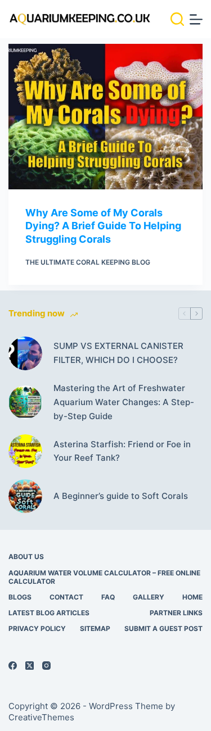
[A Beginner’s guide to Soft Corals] (25, 496)
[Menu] (196, 19)
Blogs (20, 597)
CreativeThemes (41, 717)
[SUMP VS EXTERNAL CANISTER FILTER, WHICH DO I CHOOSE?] (25, 353)
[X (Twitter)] (29, 665)
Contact (66, 597)
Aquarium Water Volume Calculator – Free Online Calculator (104, 577)
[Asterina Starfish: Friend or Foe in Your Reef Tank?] (25, 451)
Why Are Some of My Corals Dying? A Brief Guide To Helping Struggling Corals (103, 226)
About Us (26, 556)
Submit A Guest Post (163, 628)
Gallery (148, 597)
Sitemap (95, 628)
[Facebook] (12, 665)
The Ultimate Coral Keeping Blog (87, 262)
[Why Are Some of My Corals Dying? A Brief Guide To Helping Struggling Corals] (105, 116)
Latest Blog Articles (48, 613)
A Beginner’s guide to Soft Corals (120, 496)
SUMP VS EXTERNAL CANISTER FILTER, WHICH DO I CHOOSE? (118, 352)
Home (192, 597)
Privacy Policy (37, 628)
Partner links (176, 613)
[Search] (177, 19)
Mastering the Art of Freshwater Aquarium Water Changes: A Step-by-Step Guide (123, 402)
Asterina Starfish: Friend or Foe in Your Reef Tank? (122, 451)
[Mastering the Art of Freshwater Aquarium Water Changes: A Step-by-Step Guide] (25, 402)
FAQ (108, 597)
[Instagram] (46, 665)
